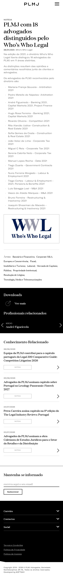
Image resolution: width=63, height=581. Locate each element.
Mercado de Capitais (47, 265)
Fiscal (33, 261)
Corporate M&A (44, 256)
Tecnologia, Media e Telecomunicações (23, 279)
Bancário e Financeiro (23, 256)
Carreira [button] (8, 511)
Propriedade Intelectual (24, 270)
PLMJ (32, 2)
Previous (2, 325)
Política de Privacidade (14, 550)
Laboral (31, 265)
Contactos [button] (9, 518)
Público (7, 270)
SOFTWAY (20, 572)
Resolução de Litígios (14, 274)
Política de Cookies (13, 554)
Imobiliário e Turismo (14, 265)
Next (60, 325)
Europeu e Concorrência (16, 261)
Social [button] (7, 526)
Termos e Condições (13, 545)
